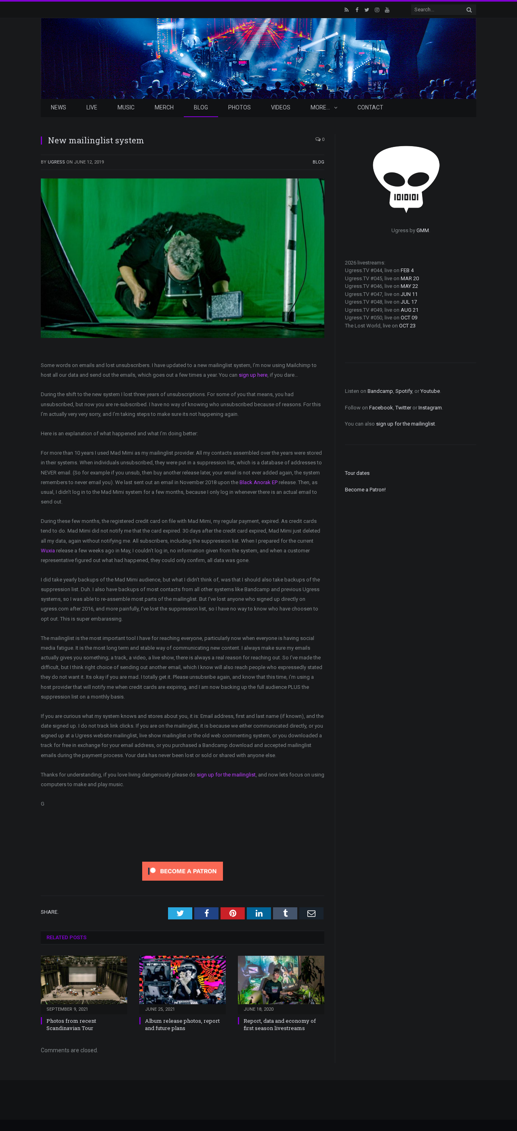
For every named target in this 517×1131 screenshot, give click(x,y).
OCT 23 (407, 326)
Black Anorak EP (258, 482)
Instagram (430, 408)
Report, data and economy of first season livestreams (280, 1024)
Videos (280, 107)
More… (320, 107)
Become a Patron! (365, 490)
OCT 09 (409, 318)
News (58, 107)
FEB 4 (407, 270)
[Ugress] (258, 57)
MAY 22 (409, 286)
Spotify (403, 391)
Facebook (381, 408)
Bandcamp (380, 391)
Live (91, 107)
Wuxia (48, 551)
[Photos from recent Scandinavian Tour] (84, 984)
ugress (56, 162)
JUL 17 (409, 302)
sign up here (253, 375)
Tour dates (357, 473)
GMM (422, 230)
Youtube (430, 391)
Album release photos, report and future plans (182, 1024)
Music (126, 107)
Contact (370, 107)
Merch (164, 107)
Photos (239, 107)
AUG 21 (409, 310)
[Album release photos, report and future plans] (182, 984)
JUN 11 (409, 294)
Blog (201, 107)
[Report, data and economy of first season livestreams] (281, 984)
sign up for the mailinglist (226, 775)
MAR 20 (410, 278)
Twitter (403, 408)
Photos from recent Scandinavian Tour (71, 1024)
